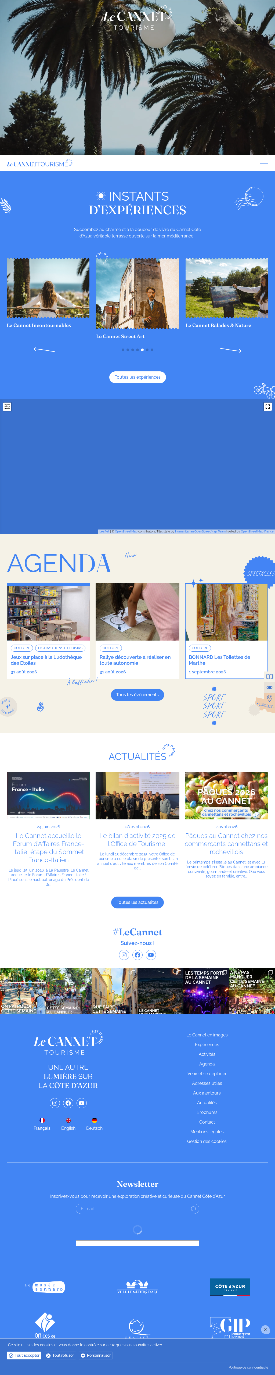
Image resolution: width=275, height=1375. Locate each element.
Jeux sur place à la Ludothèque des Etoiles (46, 660)
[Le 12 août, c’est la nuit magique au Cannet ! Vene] (160, 991)
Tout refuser (63, 1355)
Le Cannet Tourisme (137, 17)
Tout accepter (27, 1355)
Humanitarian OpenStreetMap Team (200, 531)
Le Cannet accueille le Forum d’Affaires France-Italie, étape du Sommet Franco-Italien (48, 848)
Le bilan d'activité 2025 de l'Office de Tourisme (137, 840)
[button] (44, 350)
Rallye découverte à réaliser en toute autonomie (135, 660)
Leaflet (104, 531)
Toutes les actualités (137, 902)
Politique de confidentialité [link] (248, 1367)
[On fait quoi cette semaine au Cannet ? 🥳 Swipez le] (23, 991)
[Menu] (262, 163)
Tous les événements (137, 694)
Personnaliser (99, 1355)
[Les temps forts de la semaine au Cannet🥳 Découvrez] (206, 991)
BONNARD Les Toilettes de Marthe (219, 660)
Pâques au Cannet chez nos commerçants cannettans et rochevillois (226, 844)
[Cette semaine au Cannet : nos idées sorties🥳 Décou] (69, 991)
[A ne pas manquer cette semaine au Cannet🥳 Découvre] (252, 991)
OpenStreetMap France (257, 531)
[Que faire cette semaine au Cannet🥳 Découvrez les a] (115, 991)
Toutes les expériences (138, 377)
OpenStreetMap (126, 531)
